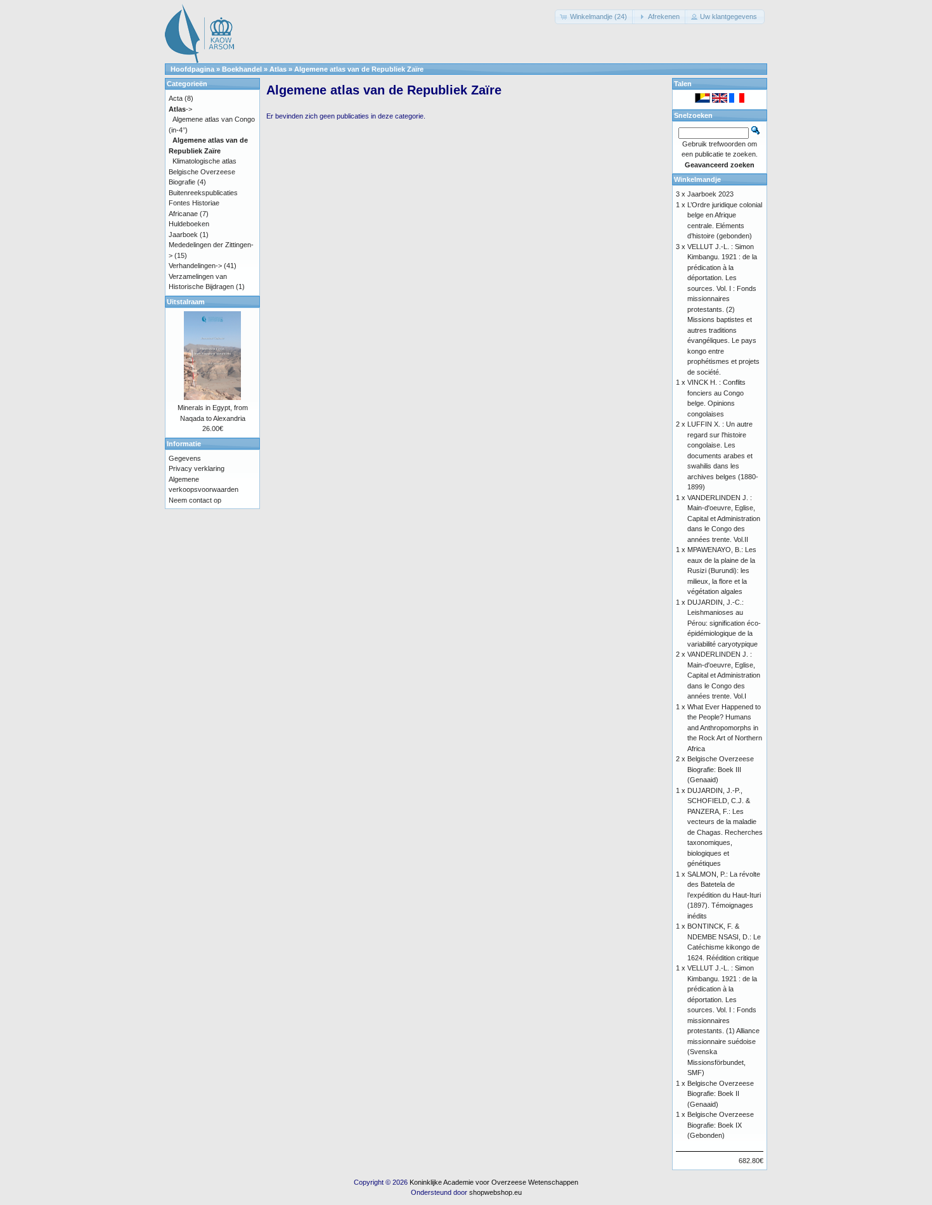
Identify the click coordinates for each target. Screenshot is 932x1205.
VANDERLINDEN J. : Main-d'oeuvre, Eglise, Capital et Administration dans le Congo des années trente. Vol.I (723, 675)
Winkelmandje (697, 179)
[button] (595, 17)
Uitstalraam (186, 302)
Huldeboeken (189, 224)
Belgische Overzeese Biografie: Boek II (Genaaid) (720, 1093)
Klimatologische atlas (204, 161)
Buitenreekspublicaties (203, 193)
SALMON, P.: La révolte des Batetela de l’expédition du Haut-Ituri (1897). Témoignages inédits (724, 895)
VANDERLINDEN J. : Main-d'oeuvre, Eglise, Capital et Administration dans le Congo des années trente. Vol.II (723, 518)
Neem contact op (195, 500)
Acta (176, 98)
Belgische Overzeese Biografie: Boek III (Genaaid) (720, 769)
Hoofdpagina (192, 69)
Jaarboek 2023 (710, 194)
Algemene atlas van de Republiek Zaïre (359, 69)
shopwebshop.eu (495, 1192)
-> (180, 109)
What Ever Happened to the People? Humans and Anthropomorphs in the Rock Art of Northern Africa (724, 727)
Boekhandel (242, 69)
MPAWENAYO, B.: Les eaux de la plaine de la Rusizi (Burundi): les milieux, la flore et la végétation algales (721, 570)
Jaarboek (183, 234)
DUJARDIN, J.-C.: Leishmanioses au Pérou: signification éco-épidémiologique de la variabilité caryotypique (724, 623)
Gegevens (185, 458)
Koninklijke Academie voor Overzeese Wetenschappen (494, 1182)
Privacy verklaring (196, 468)
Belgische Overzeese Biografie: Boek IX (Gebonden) (720, 1125)
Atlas (278, 69)
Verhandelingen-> (195, 265)
